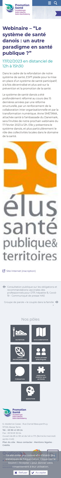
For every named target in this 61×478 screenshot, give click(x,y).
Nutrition (19, 340)
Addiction (30, 399)
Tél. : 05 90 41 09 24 (13, 430)
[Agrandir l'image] (31, 200)
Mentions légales (43, 442)
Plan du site (9, 442)
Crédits (6, 445)
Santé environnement (20, 358)
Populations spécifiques (41, 358)
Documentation (41, 340)
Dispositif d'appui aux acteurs (41, 377)
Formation (20, 379)
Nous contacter (24, 442)
